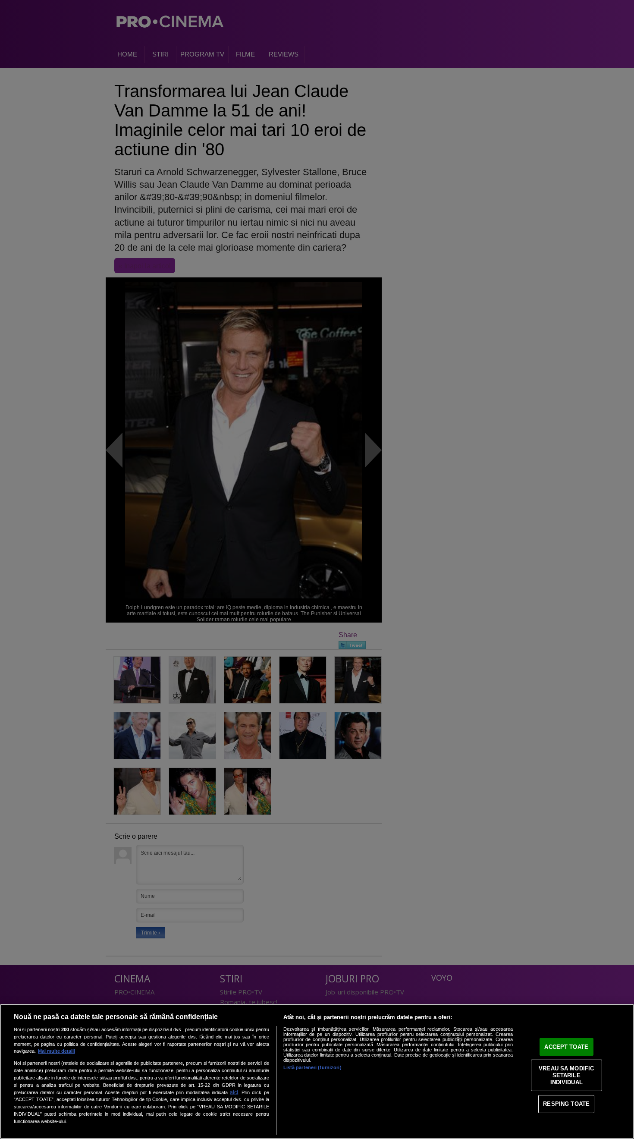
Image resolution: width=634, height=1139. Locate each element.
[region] (317, 1071)
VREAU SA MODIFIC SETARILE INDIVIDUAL (566, 1075)
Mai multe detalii (56, 1051)
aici (234, 1092)
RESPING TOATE (566, 1104)
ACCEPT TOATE (566, 1047)
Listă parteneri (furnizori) (312, 1067)
